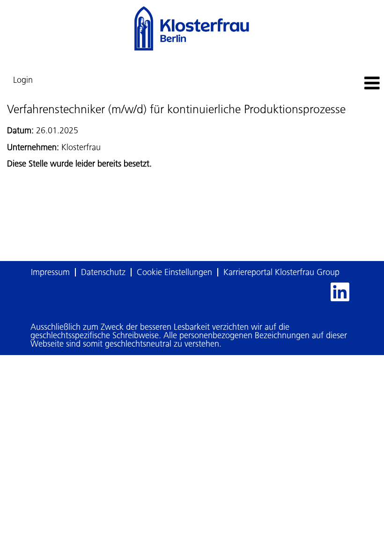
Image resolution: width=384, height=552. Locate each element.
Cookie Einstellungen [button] (174, 272)
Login (23, 80)
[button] (320, 84)
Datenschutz (103, 272)
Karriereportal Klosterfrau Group (281, 272)
